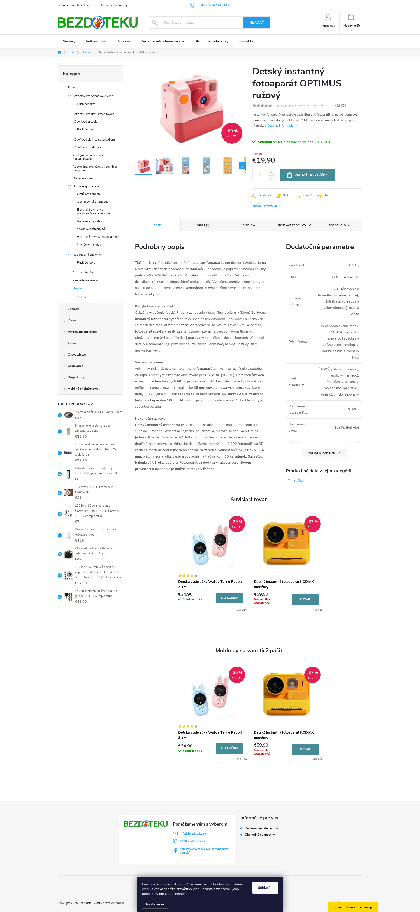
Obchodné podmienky (114, 5)
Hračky (78, 288)
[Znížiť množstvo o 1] (271, 178)
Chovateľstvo (77, 354)
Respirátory (76, 377)
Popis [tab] (158, 225)
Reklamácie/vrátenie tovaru (75, 5)
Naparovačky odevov (91, 221)
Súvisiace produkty (291, 225)
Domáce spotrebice (86, 186)
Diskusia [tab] (249, 225)
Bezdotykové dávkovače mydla (93, 114)
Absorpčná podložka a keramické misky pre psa (95, 169)
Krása (72, 320)
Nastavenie (155, 904)
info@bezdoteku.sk (193, 833)
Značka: (264, 206)
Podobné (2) (337, 225)
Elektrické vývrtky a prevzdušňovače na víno (93, 211)
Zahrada (73, 309)
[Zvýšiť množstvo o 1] (271, 172)
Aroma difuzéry (83, 272)
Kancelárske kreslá (85, 280)
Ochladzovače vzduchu (92, 202)
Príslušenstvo (86, 104)
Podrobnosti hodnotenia (311, 105)
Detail (305, 599)
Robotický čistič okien (87, 255)
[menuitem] (69, 41)
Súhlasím (265, 887)
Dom (71, 87)
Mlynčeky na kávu (89, 245)
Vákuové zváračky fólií (92, 229)
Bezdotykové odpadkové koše (93, 96)
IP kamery (79, 296)
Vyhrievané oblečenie (82, 332)
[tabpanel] (211, 562)
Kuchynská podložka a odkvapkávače (88, 157)
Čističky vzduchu (88, 194)
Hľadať (256, 22)
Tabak (72, 343)
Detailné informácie (280, 125)
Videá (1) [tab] (203, 225)
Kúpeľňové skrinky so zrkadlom (94, 139)
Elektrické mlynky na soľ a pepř (98, 237)
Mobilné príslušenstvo (83, 389)
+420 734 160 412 (192, 841)
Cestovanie (75, 366)
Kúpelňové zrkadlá (85, 122)
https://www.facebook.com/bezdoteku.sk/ (204, 851)
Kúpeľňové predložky (87, 147)
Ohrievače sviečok (85, 178)
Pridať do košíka (311, 175)
